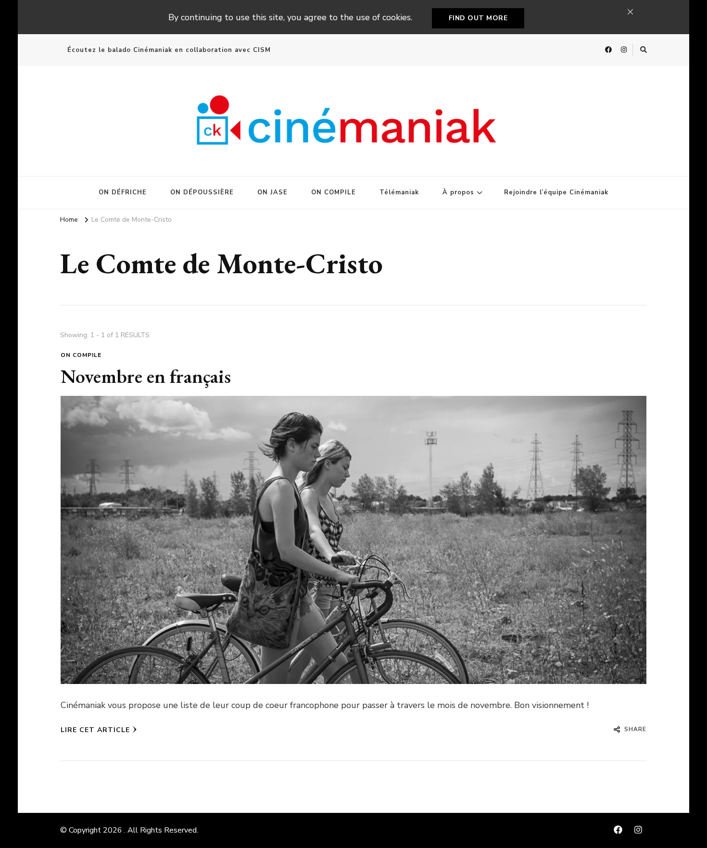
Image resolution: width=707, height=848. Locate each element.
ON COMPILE (333, 192)
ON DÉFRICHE (123, 192)
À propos (458, 192)
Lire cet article (95, 729)
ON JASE (272, 192)
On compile (81, 355)
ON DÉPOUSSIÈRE (202, 192)
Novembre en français (146, 376)
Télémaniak (399, 192)
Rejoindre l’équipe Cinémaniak (556, 192)
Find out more (478, 18)
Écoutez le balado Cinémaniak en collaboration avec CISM (169, 50)
